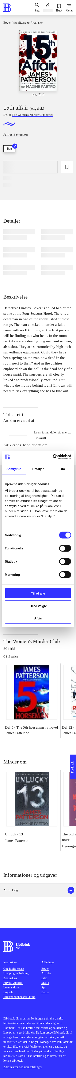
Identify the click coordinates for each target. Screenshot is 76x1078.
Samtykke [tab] (14, 468)
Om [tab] (62, 468)
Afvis (38, 618)
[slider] (38, 63)
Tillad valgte (38, 606)
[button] (38, 890)
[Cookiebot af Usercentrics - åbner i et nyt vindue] (53, 457)
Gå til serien (10, 656)
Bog (9, 148)
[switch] (65, 548)
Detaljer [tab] (38, 468)
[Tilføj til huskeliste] (67, 167)
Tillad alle (38, 593)
